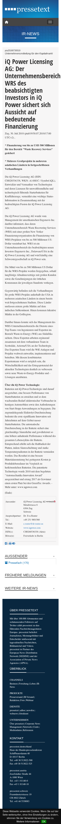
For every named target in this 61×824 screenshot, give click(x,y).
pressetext (14, 710)
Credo (36, 726)
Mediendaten (16, 730)
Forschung (23, 683)
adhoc (22, 710)
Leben (32, 683)
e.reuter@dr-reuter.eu (33, 523)
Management (16, 726)
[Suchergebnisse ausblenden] (13, 543)
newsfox (30, 710)
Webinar (30, 700)
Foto (22, 700)
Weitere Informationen (27, 821)
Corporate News (32, 723)
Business (14, 683)
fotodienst (23, 713)
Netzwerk (27, 726)
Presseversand (16, 696)
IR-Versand (29, 696)
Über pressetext (17, 723)
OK (43, 821)
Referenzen (28, 730)
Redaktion (14, 700)
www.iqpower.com (32, 527)
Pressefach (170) (18, 563)
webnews (14, 713)
